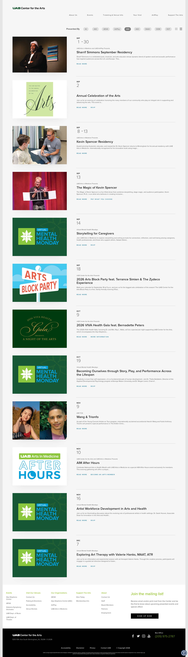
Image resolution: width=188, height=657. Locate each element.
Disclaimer (80, 648)
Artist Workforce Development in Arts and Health (112, 507)
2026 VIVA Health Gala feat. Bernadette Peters (110, 324)
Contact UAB (106, 648)
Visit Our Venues (33, 593)
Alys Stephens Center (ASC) (61, 601)
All (86, 29)
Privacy (92, 648)
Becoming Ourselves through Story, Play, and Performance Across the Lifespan (124, 371)
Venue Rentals (31, 609)
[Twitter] (138, 637)
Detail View (181, 29)
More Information (100, 337)
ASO (137, 29)
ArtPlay (155, 15)
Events (90, 15)
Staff (103, 601)
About (104, 593)
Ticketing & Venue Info (113, 15)
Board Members (107, 605)
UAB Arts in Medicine (59, 609)
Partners (104, 609)
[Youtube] (149, 637)
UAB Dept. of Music (13, 613)
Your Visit (137, 15)
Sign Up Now (144, 616)
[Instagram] (143, 637)
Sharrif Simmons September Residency (104, 51)
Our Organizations (59, 593)
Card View (176, 29)
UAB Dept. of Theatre (11, 618)
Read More (82, 64)
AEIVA (105, 29)
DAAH (147, 29)
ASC (95, 29)
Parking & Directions (33, 601)
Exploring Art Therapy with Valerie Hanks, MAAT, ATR (115, 553)
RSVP (93, 107)
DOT (168, 29)
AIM (127, 29)
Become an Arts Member (103, 474)
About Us (73, 15)
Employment (106, 613)
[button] (184, 653)
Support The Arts (175, 15)
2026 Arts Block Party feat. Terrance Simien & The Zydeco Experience (118, 280)
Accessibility (31, 605)
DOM (158, 29)
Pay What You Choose (101, 199)
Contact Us (30, 597)
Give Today (80, 597)
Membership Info (82, 601)
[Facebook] (133, 637)
